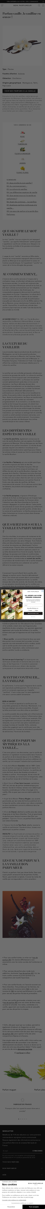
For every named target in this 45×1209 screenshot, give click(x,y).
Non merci (33, 617)
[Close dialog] (42, 591)
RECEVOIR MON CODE (33, 613)
